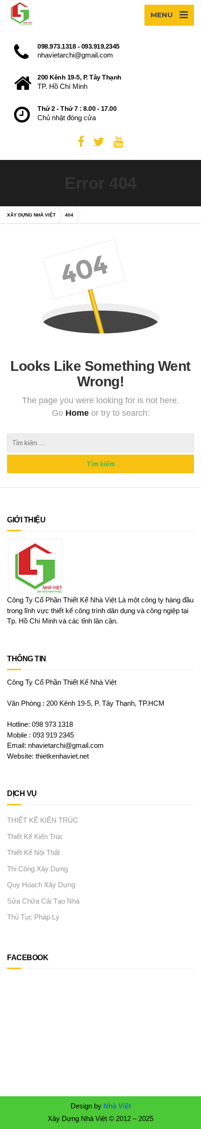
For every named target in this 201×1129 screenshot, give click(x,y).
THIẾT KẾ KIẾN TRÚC (42, 820)
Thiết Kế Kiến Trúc (35, 836)
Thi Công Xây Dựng (37, 869)
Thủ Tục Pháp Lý (33, 917)
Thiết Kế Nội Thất (33, 852)
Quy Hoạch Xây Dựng (41, 885)
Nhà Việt (117, 1106)
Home (78, 413)
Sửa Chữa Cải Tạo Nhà (43, 901)
